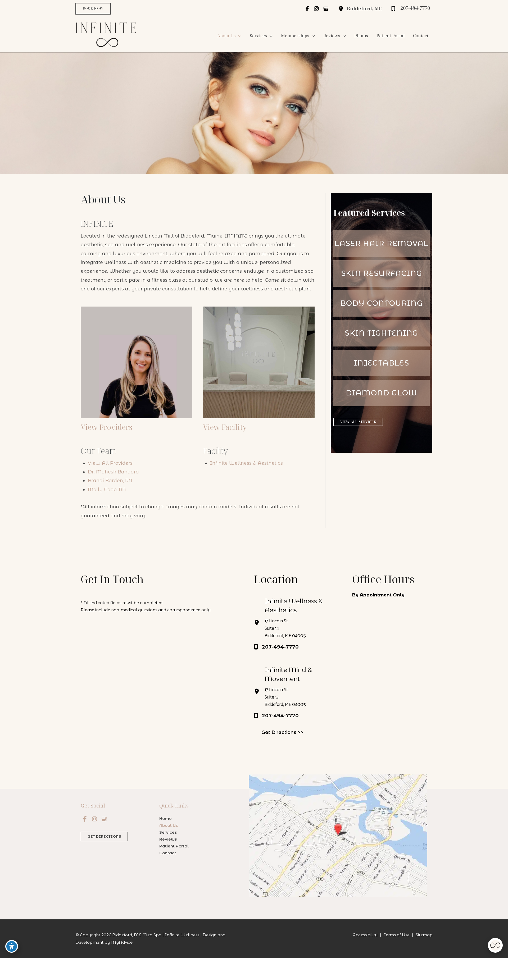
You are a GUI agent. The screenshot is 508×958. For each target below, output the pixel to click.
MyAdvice (122, 942)
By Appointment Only (378, 594)
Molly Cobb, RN (107, 489)
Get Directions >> (282, 732)
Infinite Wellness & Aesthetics (246, 463)
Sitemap (424, 934)
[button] (93, 8)
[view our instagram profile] (316, 8)
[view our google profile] (326, 8)
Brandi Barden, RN (110, 480)
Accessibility (365, 934)
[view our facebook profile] (307, 8)
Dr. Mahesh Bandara (113, 472)
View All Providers (110, 463)
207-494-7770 (280, 647)
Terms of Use (397, 934)
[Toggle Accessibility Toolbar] (11, 946)
